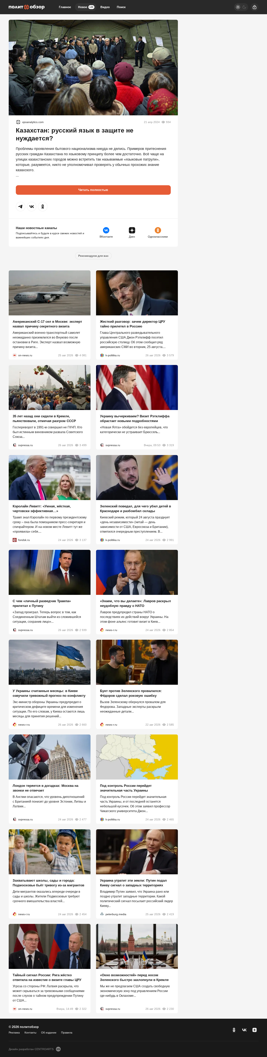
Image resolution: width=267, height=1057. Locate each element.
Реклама (14, 1032)
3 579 (170, 355)
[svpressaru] (14, 445)
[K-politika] (102, 355)
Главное (65, 7)
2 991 (170, 540)
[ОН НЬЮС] (14, 355)
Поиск (121, 7)
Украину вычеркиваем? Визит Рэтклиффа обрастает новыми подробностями (134, 418)
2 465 (170, 819)
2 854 (170, 629)
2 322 (83, 1008)
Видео (105, 7)
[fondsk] (14, 540)
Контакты (30, 1032)
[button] (20, 206)
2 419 (170, 914)
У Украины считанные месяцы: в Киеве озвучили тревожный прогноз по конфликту (49, 693)
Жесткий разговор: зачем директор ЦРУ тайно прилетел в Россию (132, 324)
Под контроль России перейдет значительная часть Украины (126, 788)
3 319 (170, 445)
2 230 (170, 1008)
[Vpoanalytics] (18, 122)
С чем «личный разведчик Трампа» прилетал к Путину (42, 603)
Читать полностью (93, 190)
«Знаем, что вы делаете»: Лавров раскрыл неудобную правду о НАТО (135, 603)
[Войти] (255, 7)
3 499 (83, 445)
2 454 (83, 914)
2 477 (83, 819)
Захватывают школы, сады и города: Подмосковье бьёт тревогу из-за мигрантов (48, 882)
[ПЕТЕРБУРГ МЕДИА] (102, 914)
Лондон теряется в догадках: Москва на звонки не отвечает (45, 788)
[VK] (244, 1030)
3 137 (83, 540)
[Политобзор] (27, 7)
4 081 (83, 355)
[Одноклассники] (234, 1030)
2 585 (170, 724)
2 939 (83, 629)
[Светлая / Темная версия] (241, 7)
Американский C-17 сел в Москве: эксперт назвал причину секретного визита (47, 324)
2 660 (83, 724)
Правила (66, 1032)
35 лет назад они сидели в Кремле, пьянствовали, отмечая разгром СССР (44, 418)
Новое (85, 7)
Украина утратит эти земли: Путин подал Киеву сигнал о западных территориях (133, 882)
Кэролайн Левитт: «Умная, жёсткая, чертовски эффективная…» (42, 508)
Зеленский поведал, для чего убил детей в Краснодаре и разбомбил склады (135, 508)
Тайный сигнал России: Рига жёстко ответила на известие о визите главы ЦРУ (47, 977)
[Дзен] (255, 1030)
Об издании (48, 1032)
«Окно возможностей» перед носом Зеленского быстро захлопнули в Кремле (134, 977)
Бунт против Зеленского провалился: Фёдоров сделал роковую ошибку (131, 693)
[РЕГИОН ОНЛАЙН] (102, 629)
